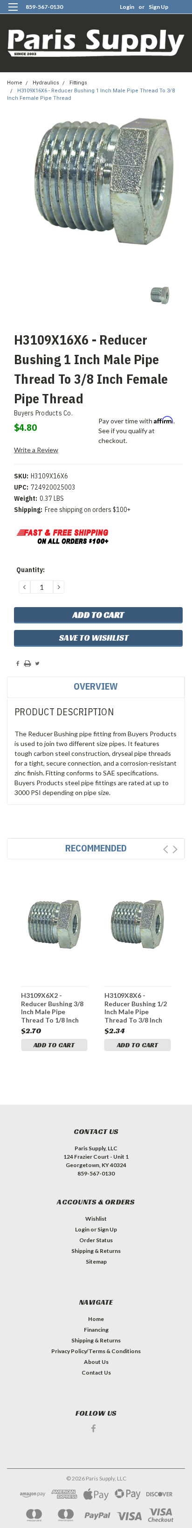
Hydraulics (46, 83)
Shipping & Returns (96, 1250)
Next (175, 849)
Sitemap (96, 1261)
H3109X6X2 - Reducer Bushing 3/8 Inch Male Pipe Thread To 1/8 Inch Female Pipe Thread (52, 1007)
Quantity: (30, 570)
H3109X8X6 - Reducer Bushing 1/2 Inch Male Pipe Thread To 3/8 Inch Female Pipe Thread (135, 1007)
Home (14, 83)
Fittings (78, 83)
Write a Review (36, 450)
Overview (96, 686)
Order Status (96, 1240)
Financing (96, 1329)
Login (127, 6)
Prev (166, 849)
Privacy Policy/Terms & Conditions (96, 1351)
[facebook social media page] (93, 1428)
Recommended (96, 848)
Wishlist (96, 1218)
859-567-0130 (44, 6)
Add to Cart (54, 1045)
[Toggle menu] (13, 13)
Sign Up (158, 6)
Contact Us (96, 1372)
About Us (96, 1361)
